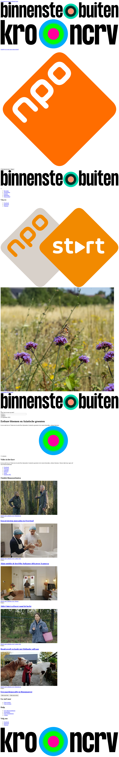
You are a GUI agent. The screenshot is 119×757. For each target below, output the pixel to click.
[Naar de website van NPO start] (59, 167)
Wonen (9, 601)
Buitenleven (11, 516)
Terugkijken (7, 712)
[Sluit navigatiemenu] (1, 188)
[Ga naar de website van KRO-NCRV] (59, 48)
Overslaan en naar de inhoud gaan (9, 1)
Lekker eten (11, 558)
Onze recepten (7, 704)
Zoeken (3, 414)
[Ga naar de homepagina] (59, 18)
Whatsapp (6, 468)
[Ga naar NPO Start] (59, 286)
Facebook (6, 467)
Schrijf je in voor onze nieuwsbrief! (10, 49)
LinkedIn (6, 470)
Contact (6, 715)
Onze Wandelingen (9, 713)
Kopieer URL (7, 474)
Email (5, 473)
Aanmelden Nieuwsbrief (7, 392)
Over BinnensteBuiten (9, 710)
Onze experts (7, 702)
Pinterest (6, 471)
